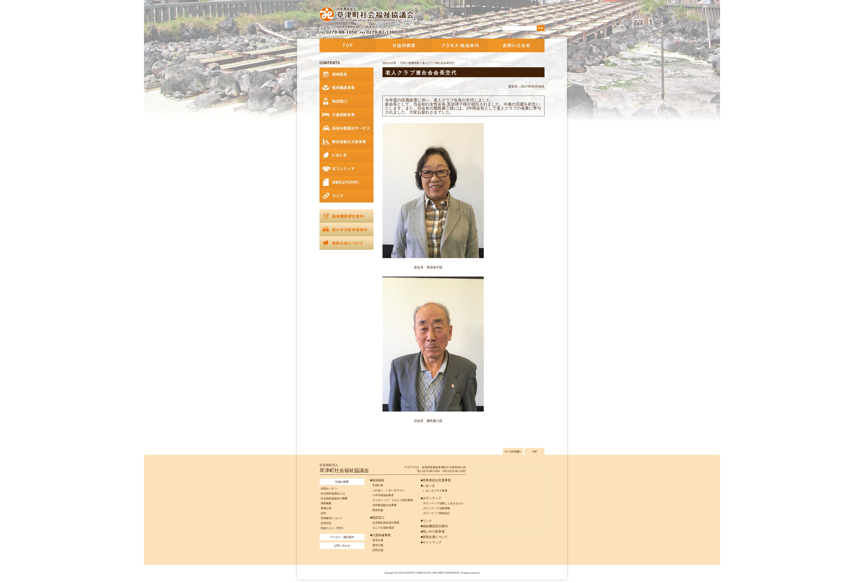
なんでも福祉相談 (383, 527)
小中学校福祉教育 (383, 495)
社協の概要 (404, 45)
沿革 (323, 513)
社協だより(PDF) (347, 182)
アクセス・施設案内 (460, 45)
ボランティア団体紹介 (436, 513)
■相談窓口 (377, 517)
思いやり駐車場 (347, 229)
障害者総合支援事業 (347, 142)
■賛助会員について (434, 537)
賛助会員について (347, 243)
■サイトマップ (431, 542)
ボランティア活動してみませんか (443, 503)
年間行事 (377, 485)
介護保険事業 (347, 115)
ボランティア (347, 169)
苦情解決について (331, 518)
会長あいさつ (329, 488)
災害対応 (326, 523)
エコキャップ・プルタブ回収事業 (392, 500)
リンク (347, 196)
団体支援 (377, 510)
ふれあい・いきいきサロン (388, 490)
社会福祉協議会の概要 (334, 498)
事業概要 (326, 503)
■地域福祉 (377, 480)
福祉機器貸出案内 (347, 216)
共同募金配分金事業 (384, 505)
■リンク (426, 520)
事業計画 (326, 508)
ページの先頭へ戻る (513, 451)
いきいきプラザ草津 (435, 490)
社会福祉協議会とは (333, 493)
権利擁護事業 (347, 88)
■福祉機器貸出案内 (434, 526)
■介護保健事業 (380, 535)
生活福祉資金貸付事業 (385, 522)
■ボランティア (431, 498)
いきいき (347, 155)
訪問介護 (377, 550)
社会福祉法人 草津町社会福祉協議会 (367, 15)
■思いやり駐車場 (433, 531)
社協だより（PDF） (333, 528)
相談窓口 (347, 101)
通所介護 (377, 545)
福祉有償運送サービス (347, 128)
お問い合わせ (516, 45)
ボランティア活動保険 (436, 508)
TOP (348, 45)
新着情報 (413, 63)
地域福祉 (347, 74)
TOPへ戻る (534, 451)
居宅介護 (377, 540)
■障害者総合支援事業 (436, 480)
